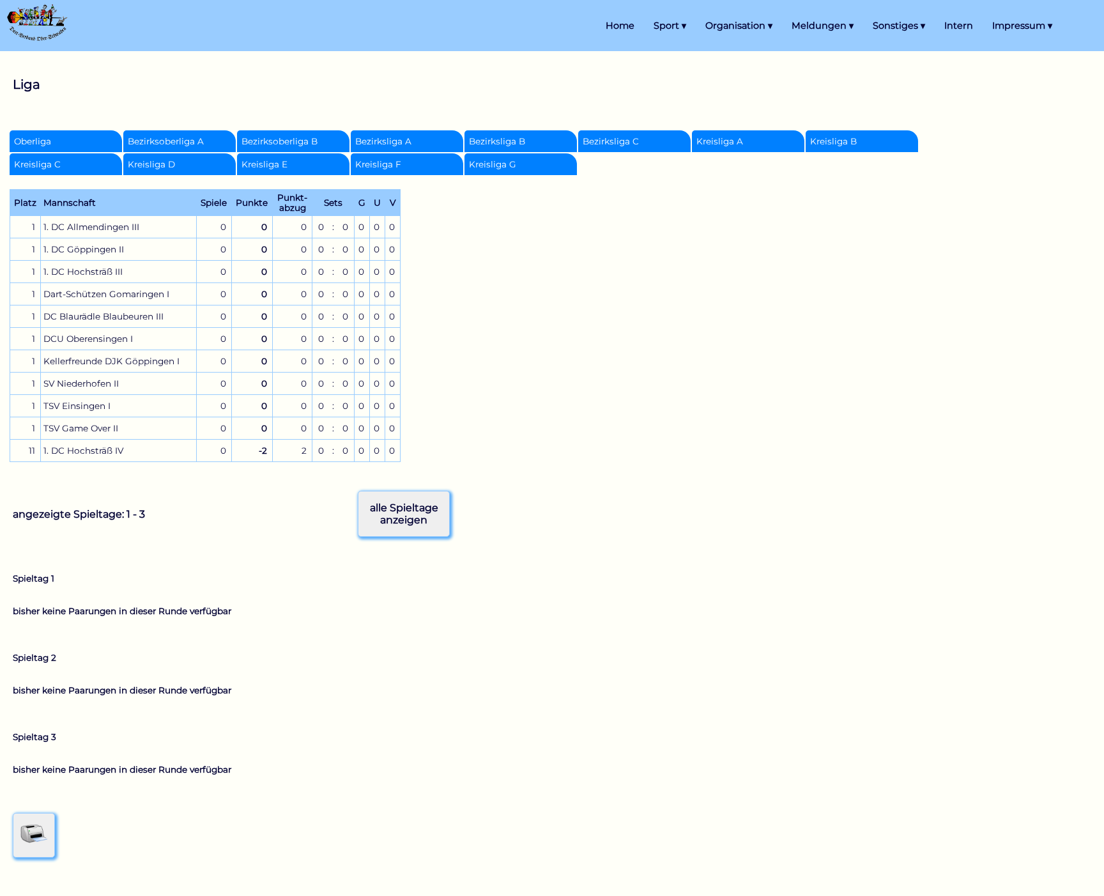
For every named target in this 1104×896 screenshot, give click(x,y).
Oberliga (32, 141)
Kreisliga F (378, 164)
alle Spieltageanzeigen (404, 514)
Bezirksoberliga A (166, 141)
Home (620, 25)
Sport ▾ (670, 25)
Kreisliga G (492, 164)
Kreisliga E (264, 164)
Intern (958, 25)
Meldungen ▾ (823, 25)
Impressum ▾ (1022, 25)
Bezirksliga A (383, 141)
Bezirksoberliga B (279, 141)
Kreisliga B (833, 141)
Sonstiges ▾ (899, 25)
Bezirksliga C (611, 141)
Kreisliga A (719, 141)
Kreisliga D (151, 164)
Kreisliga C (37, 164)
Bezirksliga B (497, 141)
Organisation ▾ (738, 25)
